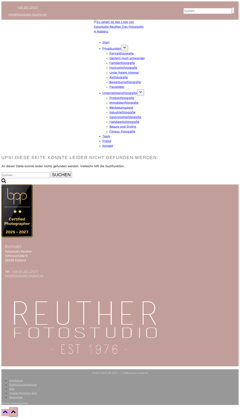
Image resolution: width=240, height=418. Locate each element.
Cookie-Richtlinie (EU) (23, 393)
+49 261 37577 (27, 7)
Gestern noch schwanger (127, 58)
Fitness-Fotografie (122, 131)
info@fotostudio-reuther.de (27, 14)
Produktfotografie (121, 98)
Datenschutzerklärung (23, 384)
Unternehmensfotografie (119, 93)
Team (106, 136)
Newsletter (16, 397)
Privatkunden (111, 48)
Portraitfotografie (121, 53)
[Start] (120, 31)
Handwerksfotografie (124, 122)
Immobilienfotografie (123, 102)
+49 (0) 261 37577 (25, 271)
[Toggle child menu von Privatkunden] (124, 48)
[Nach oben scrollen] (5, 412)
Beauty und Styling (122, 126)
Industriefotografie (122, 112)
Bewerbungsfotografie (125, 82)
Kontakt (107, 146)
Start (105, 42)
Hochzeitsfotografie (123, 67)
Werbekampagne (121, 107)
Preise (106, 141)
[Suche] (233, 10)
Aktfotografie (118, 77)
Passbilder (116, 87)
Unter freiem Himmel (124, 72)
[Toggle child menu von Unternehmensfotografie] (140, 92)
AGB (11, 389)
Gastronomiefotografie (125, 117)
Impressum (16, 380)
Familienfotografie (122, 63)
